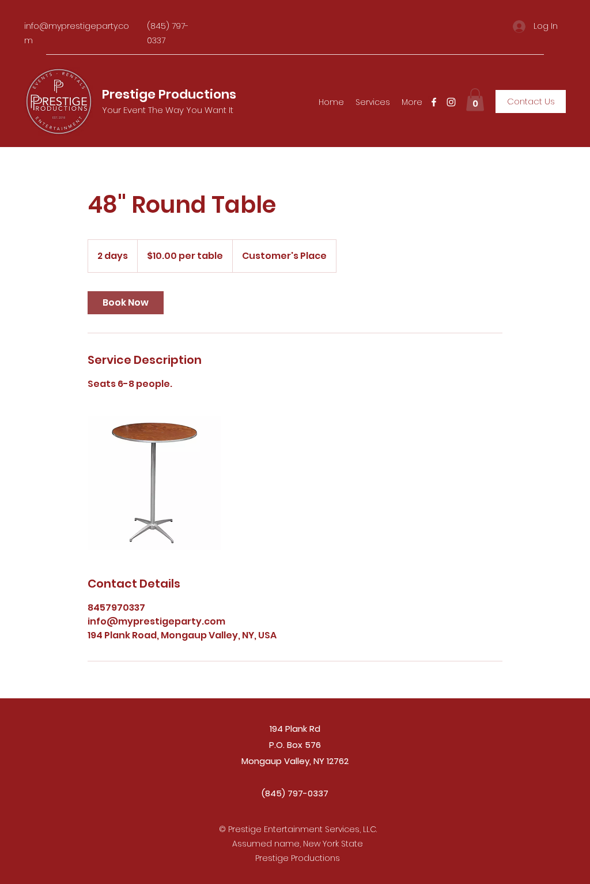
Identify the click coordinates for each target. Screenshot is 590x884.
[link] (126, 302)
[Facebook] (434, 102)
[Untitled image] (154, 483)
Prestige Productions (169, 94)
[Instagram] (451, 102)
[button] (475, 99)
